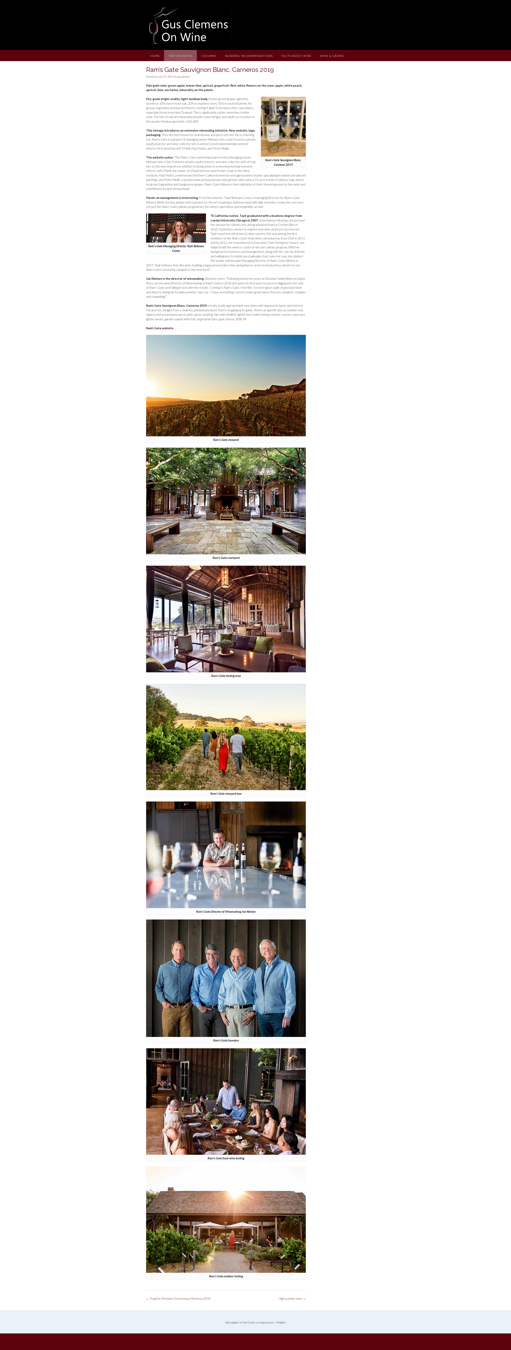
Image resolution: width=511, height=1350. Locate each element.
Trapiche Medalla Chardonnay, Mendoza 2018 (178, 1298)
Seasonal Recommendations (249, 56)
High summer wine (292, 1298)
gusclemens (183, 76)
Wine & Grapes (332, 56)
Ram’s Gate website (159, 328)
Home (155, 56)
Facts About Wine (296, 56)
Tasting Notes (180, 56)
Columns (208, 56)
